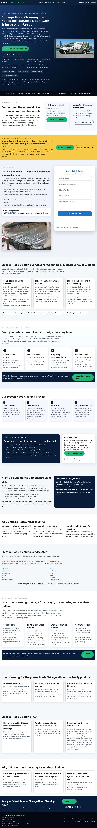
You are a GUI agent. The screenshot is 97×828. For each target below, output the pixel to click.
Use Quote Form (72, 459)
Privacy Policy (77, 819)
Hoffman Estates (54, 580)
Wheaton (52, 575)
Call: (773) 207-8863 (71, 807)
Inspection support (57, 313)
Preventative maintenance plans (14, 313)
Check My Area (87, 655)
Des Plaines (53, 571)
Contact (52, 2)
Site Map (93, 819)
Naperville (5, 568)
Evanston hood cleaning (53, 564)
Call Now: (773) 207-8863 (12, 54)
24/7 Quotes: (88, 2)
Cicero (4, 577)
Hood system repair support (37, 313)
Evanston (4, 571)
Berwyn (51, 573)
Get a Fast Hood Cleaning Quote (15, 49)
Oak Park (4, 575)
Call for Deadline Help (74, 453)
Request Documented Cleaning (82, 377)
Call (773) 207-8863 (57, 120)
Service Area (61, 2)
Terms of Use (86, 819)
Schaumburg (6, 573)
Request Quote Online (83, 122)
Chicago (12, 2)
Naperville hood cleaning (17, 564)
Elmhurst (52, 577)
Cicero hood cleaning (34, 564)
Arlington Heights (7, 580)
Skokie (51, 568)
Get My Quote (69, 801)
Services (40, 2)
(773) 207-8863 (11, 213)
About (47, 2)
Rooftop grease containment (77, 313)
